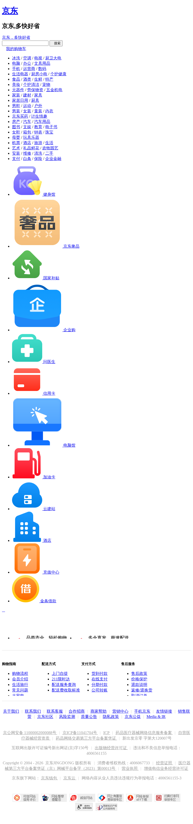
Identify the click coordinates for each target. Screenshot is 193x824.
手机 (16, 69)
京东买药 (20, 116)
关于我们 (11, 711)
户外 (38, 106)
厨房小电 (39, 74)
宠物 (46, 84)
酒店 (27, 143)
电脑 (16, 63)
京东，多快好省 (16, 37)
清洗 (38, 153)
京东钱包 (49, 778)
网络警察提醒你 (54, 798)
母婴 (16, 137)
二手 (49, 153)
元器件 (18, 90)
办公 (27, 63)
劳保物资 (35, 90)
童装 (38, 111)
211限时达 (61, 679)
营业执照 (130, 768)
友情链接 (164, 711)
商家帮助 (98, 711)
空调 (27, 58)
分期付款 (99, 684)
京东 (10, 10)
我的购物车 (16, 49)
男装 (16, 111)
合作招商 (77, 711)
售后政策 (139, 673)
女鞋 (16, 132)
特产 (49, 79)
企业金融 (53, 158)
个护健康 (58, 74)
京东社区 (45, 716)
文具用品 (42, 63)
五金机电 (54, 90)
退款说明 (139, 684)
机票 (16, 143)
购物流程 (20, 673)
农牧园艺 (50, 148)
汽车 (27, 121)
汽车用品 (42, 121)
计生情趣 (39, 116)
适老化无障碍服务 (84, 807)
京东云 (69, 778)
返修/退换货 (141, 690)
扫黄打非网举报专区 (167, 798)
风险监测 (67, 716)
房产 (16, 121)
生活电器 (20, 74)
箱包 (27, 132)
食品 (16, 79)
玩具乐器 (31, 137)
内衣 (49, 111)
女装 (27, 111)
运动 (27, 106)
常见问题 (20, 690)
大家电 (18, 696)
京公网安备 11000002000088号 (30, 733)
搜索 (56, 43)
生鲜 (38, 79)
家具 (38, 95)
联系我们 (33, 711)
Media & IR (156, 716)
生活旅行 (20, 684)
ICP (106, 733)
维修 (27, 153)
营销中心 (120, 711)
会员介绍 (20, 679)
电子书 (51, 127)
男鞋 (16, 106)
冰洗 (16, 58)
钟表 (38, 132)
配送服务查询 (64, 684)
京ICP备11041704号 (80, 733)
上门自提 (60, 673)
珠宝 (49, 132)
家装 (16, 95)
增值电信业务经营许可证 (166, 768)
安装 (16, 153)
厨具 (35, 100)
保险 (38, 158)
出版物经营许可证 (111, 748)
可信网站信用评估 (25, 798)
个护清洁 (31, 84)
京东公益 (133, 716)
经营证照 (164, 763)
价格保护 (139, 679)
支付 (16, 158)
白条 (27, 158)
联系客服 (55, 711)
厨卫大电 (53, 58)
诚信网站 (82, 798)
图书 (16, 127)
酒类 (27, 79)
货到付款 (99, 673)
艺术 (16, 148)
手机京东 (142, 711)
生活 (49, 143)
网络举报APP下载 (139, 798)
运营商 (29, 69)
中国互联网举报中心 (111, 798)
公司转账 (99, 690)
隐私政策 (111, 716)
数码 (42, 69)
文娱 (27, 127)
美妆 (16, 84)
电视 (38, 58)
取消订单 (139, 696)
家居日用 (20, 100)
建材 (27, 95)
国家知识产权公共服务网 (106, 807)
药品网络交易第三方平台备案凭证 (86, 738)
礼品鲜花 (31, 148)
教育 (38, 127)
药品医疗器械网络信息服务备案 (144, 733)
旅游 (38, 143)
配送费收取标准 (66, 690)
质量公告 (89, 716)
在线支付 (99, 679)
